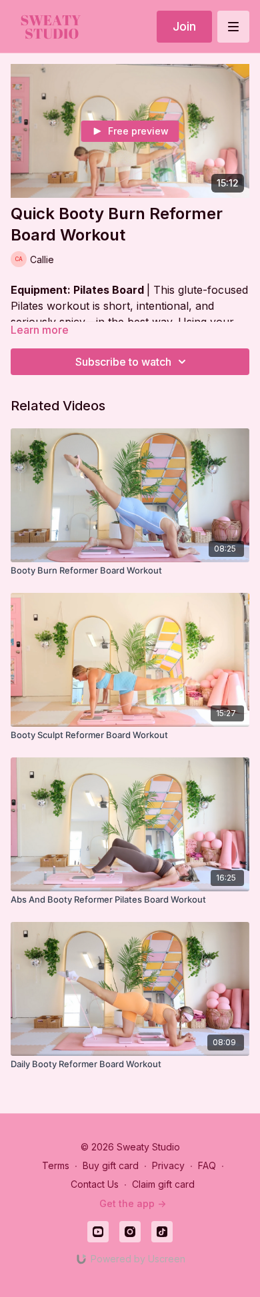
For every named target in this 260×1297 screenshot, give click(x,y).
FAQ (207, 1165)
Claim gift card (163, 1184)
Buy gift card (111, 1165)
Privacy (168, 1165)
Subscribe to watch (123, 361)
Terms (55, 1165)
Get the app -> (132, 1203)
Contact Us (95, 1184)
